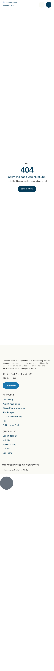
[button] (48, 4)
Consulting (8, 400)
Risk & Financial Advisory (14, 408)
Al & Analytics (9, 412)
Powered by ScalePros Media (16, 470)
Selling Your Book (11, 425)
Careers (6, 449)
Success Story (9, 444)
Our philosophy (10, 436)
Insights (6, 440)
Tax (4, 421)
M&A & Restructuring (12, 417)
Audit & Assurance (11, 404)
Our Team (7, 453)
